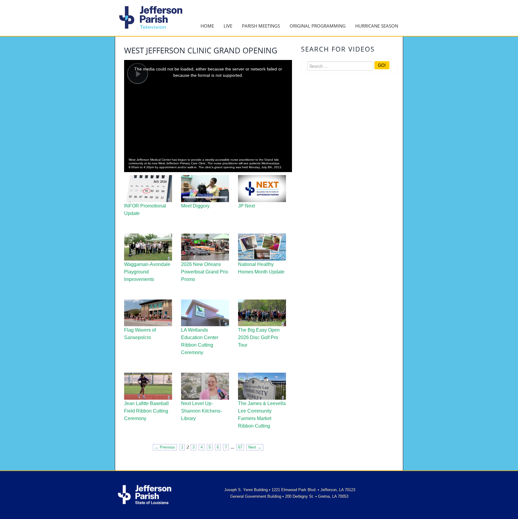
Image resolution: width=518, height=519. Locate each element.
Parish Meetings (261, 26)
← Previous (165, 447)
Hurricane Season (376, 26)
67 (240, 447)
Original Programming (318, 26)
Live (228, 26)
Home (207, 26)
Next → (254, 447)
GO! (382, 65)
